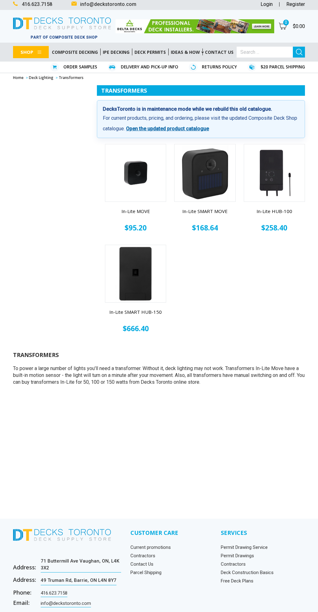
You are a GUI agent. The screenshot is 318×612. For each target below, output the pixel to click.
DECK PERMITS (150, 52)
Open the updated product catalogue (167, 129)
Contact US (219, 52)
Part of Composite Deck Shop (64, 37)
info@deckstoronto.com (66, 603)
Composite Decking (75, 52)
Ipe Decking (116, 52)
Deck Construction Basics (247, 572)
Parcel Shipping (145, 572)
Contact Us (141, 564)
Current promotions (150, 547)
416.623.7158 (54, 593)
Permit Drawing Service (244, 547)
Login (267, 4)
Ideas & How (185, 52)
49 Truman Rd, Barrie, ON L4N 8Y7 (78, 580)
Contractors (142, 556)
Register (295, 4)
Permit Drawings (237, 556)
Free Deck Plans (237, 581)
